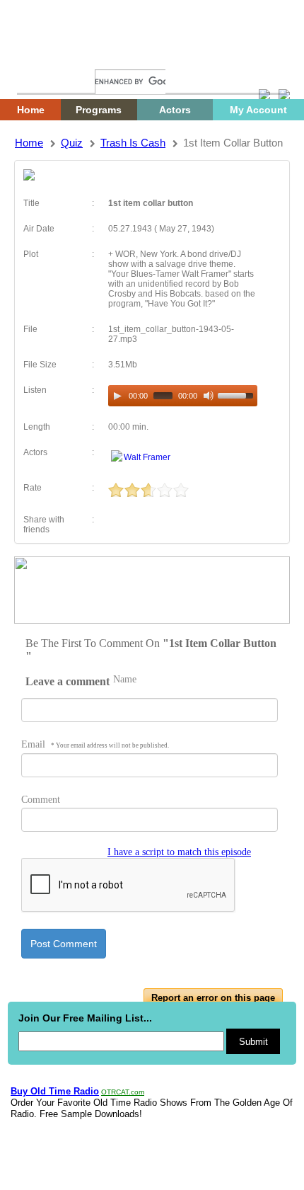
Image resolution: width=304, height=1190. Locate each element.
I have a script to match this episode (179, 852)
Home (39, 55)
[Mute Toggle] (208, 395)
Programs (99, 109)
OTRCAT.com (122, 1092)
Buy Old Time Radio (55, 1091)
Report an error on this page (213, 997)
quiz (72, 143)
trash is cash (132, 143)
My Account (258, 109)
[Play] (117, 395)
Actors (175, 109)
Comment (40, 799)
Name (124, 679)
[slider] (237, 394)
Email (95, 744)
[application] (182, 395)
